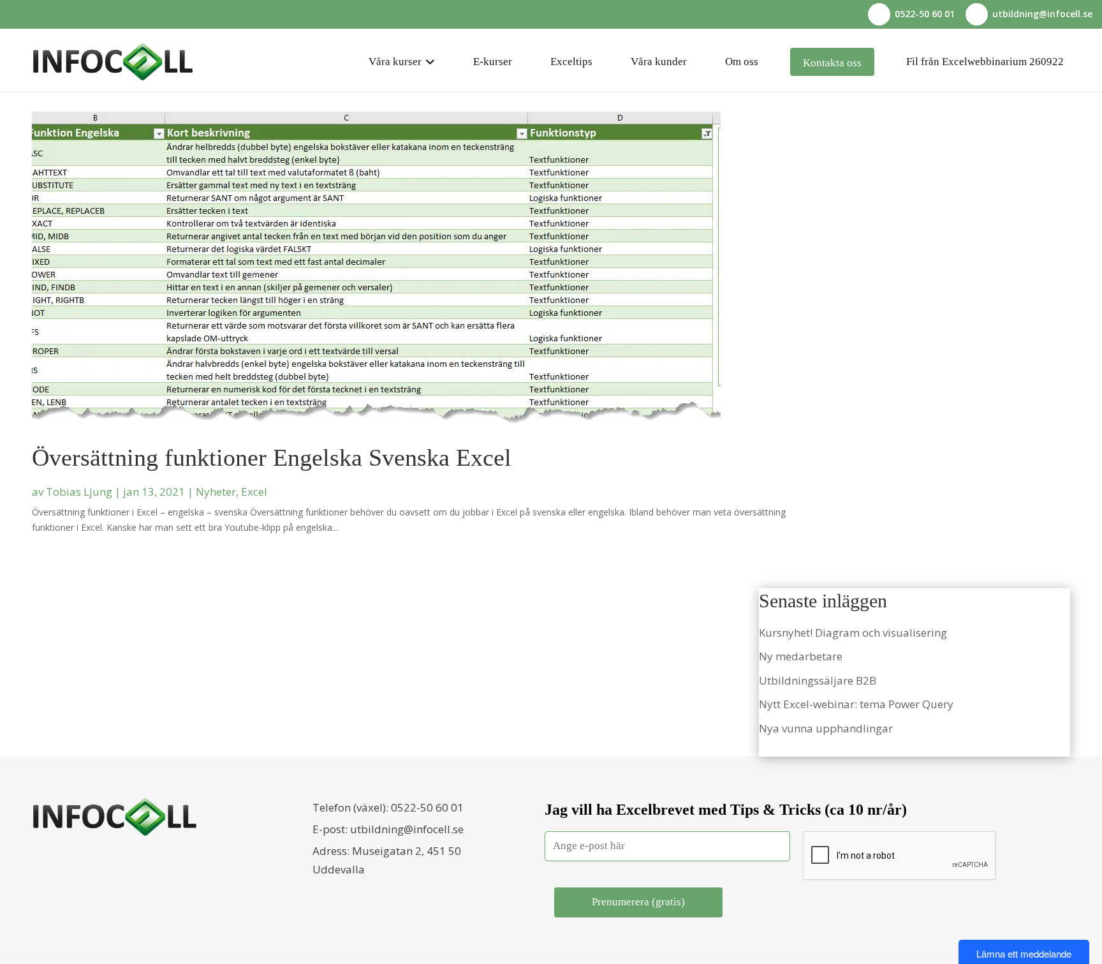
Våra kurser (395, 62)
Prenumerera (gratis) (638, 902)
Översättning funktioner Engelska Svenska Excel (271, 457)
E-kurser (492, 62)
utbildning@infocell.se (407, 829)
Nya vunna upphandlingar (826, 728)
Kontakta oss (832, 63)
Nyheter (216, 491)
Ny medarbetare (800, 656)
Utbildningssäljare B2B (817, 680)
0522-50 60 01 (427, 807)
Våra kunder (659, 62)
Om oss (741, 62)
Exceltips (571, 62)
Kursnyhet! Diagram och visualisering (853, 632)
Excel (254, 491)
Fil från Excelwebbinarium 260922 (985, 62)
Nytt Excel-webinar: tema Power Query (856, 704)
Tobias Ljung (79, 491)
